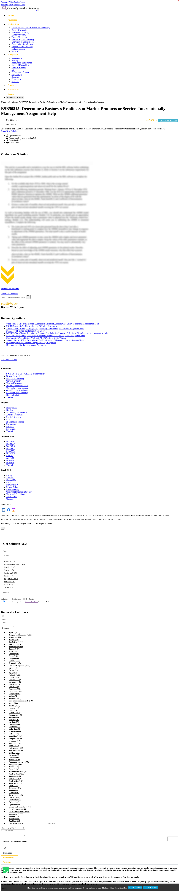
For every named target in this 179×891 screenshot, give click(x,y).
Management (17, 58)
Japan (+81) (13, 710)
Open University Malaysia (22, 44)
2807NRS (10, 446)
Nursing (15, 60)
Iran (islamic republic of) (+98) (21, 701)
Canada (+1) (8, 587)
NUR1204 (10, 444)
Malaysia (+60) (14, 729)
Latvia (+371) (14, 722)
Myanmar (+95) (15, 741)
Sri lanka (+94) (15, 788)
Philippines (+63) (15, 764)
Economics (16, 79)
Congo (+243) (14, 658)
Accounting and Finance (22, 63)
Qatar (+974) (14, 769)
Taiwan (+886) (14, 797)
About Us (10, 478)
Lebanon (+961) (15, 724)
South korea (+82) (16, 783)
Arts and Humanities (20, 65)
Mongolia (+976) (15, 739)
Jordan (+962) (14, 713)
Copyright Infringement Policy (19, 492)
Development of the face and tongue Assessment (26, 345)
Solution (4, 599)
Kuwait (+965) (14, 720)
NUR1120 (10, 441)
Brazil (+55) (8, 584)
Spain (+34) (13, 786)
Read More (123, 888)
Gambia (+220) (15, 680)
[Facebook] (8, 511)
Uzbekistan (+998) (16, 814)
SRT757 (9, 455)
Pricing (17, 2)
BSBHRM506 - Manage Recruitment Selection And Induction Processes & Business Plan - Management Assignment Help (57, 333)
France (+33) (14, 677)
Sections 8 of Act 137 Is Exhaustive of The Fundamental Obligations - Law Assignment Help (44, 340)
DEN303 (10, 463)
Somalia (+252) (15, 779)
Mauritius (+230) (15, 736)
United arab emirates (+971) (20, 807)
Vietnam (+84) (14, 816)
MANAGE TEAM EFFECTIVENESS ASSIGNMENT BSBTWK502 (36, 338)
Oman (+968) (14, 757)
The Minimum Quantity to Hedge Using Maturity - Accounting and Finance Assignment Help (45, 328)
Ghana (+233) (14, 684)
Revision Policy (12, 489)
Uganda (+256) (14, 805)
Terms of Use (11, 496)
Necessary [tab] (7, 853)
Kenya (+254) (14, 717)
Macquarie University (20, 32)
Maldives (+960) (15, 731)
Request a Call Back (15, 98)
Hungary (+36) (14, 694)
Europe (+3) (13, 670)
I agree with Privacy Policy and (27, 602)
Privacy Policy (12, 485)
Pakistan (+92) (14, 760)
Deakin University (19, 30)
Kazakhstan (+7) (15, 715)
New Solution (30, 599)
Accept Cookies (135, 887)
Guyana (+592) (15, 689)
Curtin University (19, 35)
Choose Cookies (150, 887)
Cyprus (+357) (14, 661)
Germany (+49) (15, 682)
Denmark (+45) (15, 663)
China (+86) (13, 656)
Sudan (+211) (14, 790)
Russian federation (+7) (18, 772)
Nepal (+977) (14, 746)
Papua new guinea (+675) (19, 762)
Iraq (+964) (13, 703)
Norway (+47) (14, 755)
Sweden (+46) (14, 793)
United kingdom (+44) (17, 809)
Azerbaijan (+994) (10, 573)
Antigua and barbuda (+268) (14, 564)
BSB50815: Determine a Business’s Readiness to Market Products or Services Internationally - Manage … (63, 102)
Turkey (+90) (14, 802)
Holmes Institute (18, 49)
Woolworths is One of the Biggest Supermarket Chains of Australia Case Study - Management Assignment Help (52, 324)
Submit (8, 607)
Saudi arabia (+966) (17, 774)
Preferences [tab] (8, 858)
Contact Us (11, 480)
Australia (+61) (9, 567)
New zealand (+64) (16, 750)
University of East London (23, 42)
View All (15, 51)
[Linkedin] (3, 511)
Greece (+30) (14, 687)
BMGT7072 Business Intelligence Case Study (25, 331)
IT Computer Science (20, 72)
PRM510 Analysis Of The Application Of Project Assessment (31, 326)
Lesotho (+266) (14, 727)
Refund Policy (12, 487)
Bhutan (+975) (9, 582)
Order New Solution (9, 131)
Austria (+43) (9, 570)
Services (4, 2)
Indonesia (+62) (15, 699)
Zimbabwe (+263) (16, 823)
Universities (13, 24)
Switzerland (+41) (16, 795)
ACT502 (10, 458)
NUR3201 (10, 453)
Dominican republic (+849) (19, 666)
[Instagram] (13, 511)
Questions (12, 20)
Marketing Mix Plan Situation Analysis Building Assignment (31, 343)
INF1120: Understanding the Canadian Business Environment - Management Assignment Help (45, 335)
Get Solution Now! (9, 360)
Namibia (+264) (15, 743)
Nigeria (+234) (14, 753)
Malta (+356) (14, 734)
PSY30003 (10, 451)
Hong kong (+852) (16, 691)
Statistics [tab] (7, 862)
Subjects (12, 55)
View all (9, 397)
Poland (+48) (14, 767)
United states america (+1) (19, 812)
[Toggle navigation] (38, 9)
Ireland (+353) (14, 706)
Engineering (17, 74)
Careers (9, 499)
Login (22, 2)
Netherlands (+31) (16, 748)
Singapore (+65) (15, 776)
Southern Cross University (22, 46)
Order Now (13, 89)
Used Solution (16, 599)
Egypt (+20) (13, 668)
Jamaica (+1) (14, 708)
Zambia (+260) (14, 821)
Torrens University (19, 37)
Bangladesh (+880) (11, 579)
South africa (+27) (16, 781)
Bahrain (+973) (9, 576)
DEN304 (10, 460)
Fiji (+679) (13, 673)
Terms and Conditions (15, 494)
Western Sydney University (23, 39)
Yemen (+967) (14, 819)
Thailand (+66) (15, 800)
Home (11, 15)
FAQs (11, 2)
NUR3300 (10, 448)
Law (13, 70)
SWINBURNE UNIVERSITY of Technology (31, 28)
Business (15, 77)
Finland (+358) (15, 675)
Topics (11, 85)
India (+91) (13, 696)
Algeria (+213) (9, 561)
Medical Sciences (19, 67)
